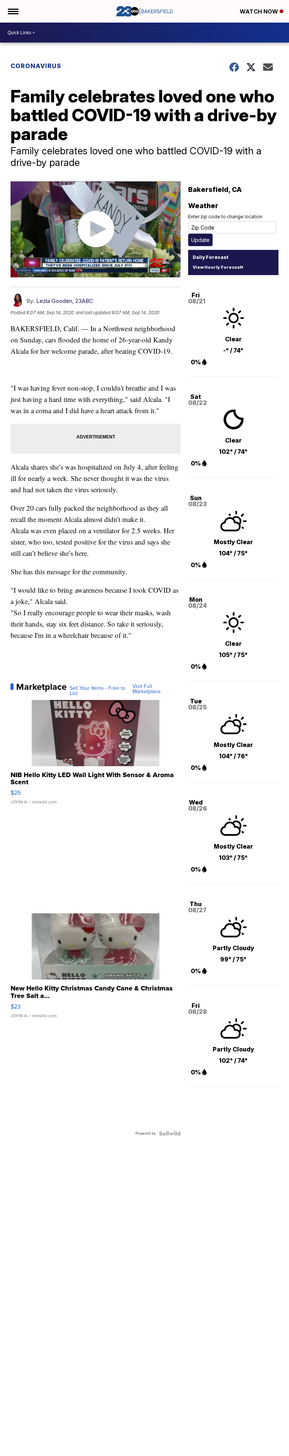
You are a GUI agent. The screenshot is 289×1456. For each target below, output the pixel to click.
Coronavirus (36, 66)
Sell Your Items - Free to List (97, 691)
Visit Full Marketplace (146, 689)
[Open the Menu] (13, 11)
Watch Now (260, 11)
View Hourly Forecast (217, 267)
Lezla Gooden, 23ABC (64, 300)
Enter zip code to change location (225, 216)
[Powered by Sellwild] (170, 1133)
